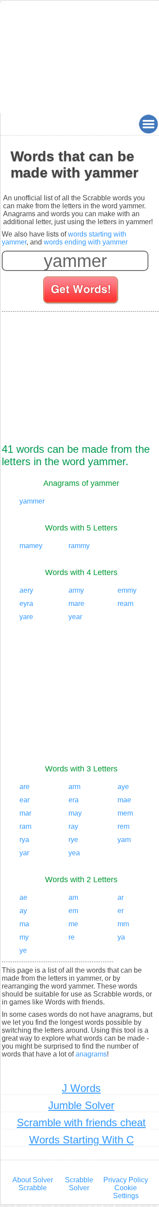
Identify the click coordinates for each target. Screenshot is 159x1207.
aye (123, 786)
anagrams (91, 1054)
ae (23, 897)
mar (25, 813)
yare (26, 616)
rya (24, 839)
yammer (32, 501)
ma (24, 924)
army (76, 590)
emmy (126, 590)
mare (76, 603)
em (73, 910)
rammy (79, 545)
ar (120, 897)
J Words (81, 1088)
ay (23, 910)
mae (124, 800)
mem (125, 813)
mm (123, 924)
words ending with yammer (86, 242)
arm (74, 786)
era (73, 800)
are (24, 786)
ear (24, 800)
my (24, 937)
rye (73, 839)
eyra (26, 603)
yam (124, 839)
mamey (30, 545)
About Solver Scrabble (32, 1184)
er (120, 910)
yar (24, 853)
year (75, 616)
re (71, 937)
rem (123, 826)
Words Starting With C (81, 1140)
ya (121, 937)
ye (23, 950)
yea (74, 853)
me (73, 924)
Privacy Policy (125, 1180)
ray (73, 826)
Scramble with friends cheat (81, 1122)
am (73, 897)
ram (25, 826)
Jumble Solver (81, 1105)
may (75, 813)
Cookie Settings (126, 1191)
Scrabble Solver (79, 1184)
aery (26, 590)
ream (125, 603)
